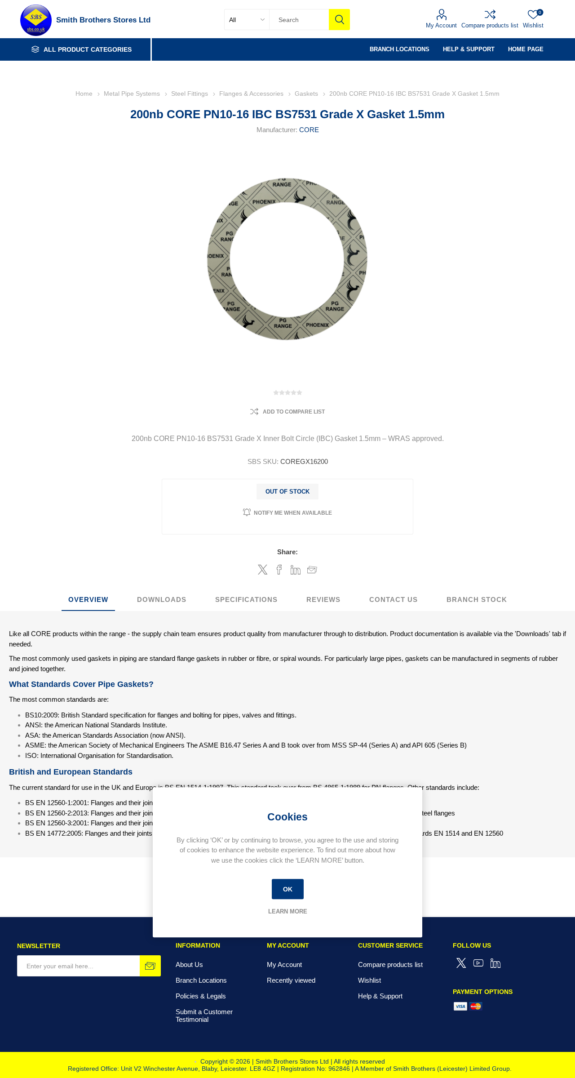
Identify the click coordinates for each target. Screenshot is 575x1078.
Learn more (287, 911)
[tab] (88, 600)
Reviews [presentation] (323, 599)
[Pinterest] (495, 963)
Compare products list (489, 25)
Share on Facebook (279, 570)
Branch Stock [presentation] (477, 599)
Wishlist (369, 980)
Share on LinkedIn (296, 570)
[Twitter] (461, 963)
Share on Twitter (263, 570)
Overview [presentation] (88, 599)
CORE (309, 130)
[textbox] (299, 19)
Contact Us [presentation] (393, 599)
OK (287, 889)
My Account (441, 25)
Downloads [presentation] (161, 599)
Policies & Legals (201, 996)
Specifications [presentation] (246, 599)
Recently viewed (291, 980)
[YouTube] (478, 963)
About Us (189, 964)
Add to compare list (294, 412)
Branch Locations (201, 980)
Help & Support (380, 996)
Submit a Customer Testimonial (204, 1015)
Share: (287, 552)
